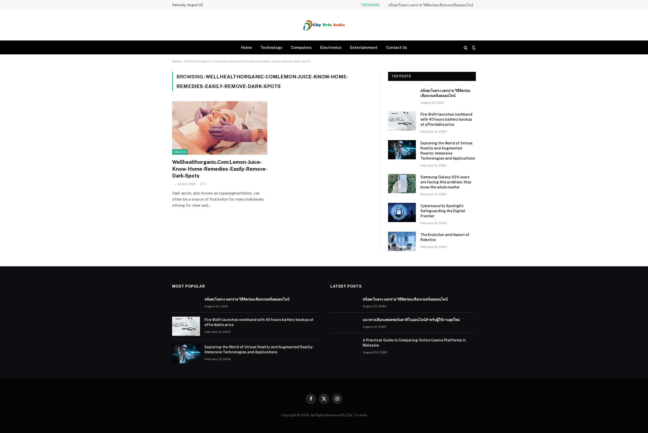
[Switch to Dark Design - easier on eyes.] (473, 48)
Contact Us (396, 47)
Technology (271, 47)
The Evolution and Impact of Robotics (444, 237)
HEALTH (180, 152)
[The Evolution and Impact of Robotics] (402, 241)
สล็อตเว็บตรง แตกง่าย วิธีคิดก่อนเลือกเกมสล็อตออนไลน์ (445, 93)
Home (246, 47)
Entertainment (363, 47)
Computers (301, 47)
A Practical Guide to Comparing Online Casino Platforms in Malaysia (414, 342)
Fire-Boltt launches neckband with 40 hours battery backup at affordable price (446, 119)
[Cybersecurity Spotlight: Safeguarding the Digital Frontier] (402, 212)
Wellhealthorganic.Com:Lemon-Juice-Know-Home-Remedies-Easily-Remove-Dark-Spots (219, 169)
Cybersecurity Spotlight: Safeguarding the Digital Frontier (442, 211)
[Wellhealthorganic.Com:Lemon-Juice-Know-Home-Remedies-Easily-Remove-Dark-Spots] (219, 128)
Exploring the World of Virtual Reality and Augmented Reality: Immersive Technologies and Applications (447, 150)
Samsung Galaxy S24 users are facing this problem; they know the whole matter (445, 182)
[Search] (466, 47)
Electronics (330, 47)
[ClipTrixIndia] (324, 25)
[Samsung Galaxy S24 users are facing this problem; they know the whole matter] (402, 183)
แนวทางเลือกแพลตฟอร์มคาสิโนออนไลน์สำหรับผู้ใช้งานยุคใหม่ (424, 5)
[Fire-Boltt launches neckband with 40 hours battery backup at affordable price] (402, 121)
